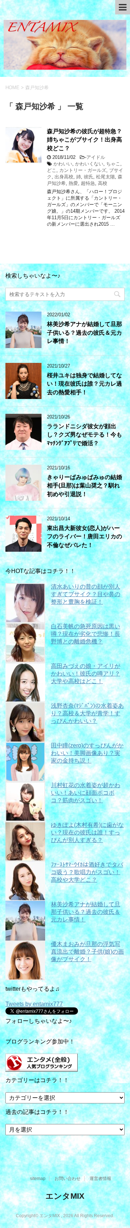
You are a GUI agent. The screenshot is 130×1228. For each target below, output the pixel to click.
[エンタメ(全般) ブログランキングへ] (41, 1068)
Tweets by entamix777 (34, 1004)
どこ (51, 170)
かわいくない (89, 163)
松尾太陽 (105, 176)
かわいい (62, 163)
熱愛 (73, 183)
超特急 (88, 183)
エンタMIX (65, 1196)
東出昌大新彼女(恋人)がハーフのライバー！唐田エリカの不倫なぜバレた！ (84, 536)
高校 (102, 183)
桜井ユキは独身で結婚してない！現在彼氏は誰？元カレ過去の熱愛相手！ (84, 383)
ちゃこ (113, 163)
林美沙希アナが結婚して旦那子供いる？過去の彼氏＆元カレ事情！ (84, 332)
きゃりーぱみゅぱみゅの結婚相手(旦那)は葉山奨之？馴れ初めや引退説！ (84, 485)
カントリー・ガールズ (82, 170)
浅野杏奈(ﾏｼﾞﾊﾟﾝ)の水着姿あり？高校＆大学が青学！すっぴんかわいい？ (87, 713)
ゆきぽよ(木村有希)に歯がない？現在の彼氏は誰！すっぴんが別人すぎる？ (87, 832)
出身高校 (64, 176)
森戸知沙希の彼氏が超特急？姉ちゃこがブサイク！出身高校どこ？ (84, 139)
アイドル (95, 157)
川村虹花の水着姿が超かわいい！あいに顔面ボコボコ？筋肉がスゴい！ (85, 792)
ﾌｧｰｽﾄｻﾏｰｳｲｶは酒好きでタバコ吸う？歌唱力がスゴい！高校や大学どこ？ (87, 872)
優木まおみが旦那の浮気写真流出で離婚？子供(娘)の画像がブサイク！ (87, 951)
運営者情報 (100, 1178)
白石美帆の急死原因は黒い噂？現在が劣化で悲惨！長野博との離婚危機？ (85, 634)
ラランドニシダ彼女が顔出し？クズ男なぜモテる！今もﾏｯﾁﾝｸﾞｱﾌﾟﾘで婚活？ (84, 434)
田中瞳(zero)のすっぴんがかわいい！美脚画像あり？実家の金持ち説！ (87, 753)
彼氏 (88, 176)
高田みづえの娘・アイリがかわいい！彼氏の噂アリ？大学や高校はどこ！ (85, 673)
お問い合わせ (68, 1178)
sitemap (38, 1178)
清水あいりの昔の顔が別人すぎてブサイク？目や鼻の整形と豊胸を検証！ (85, 594)
